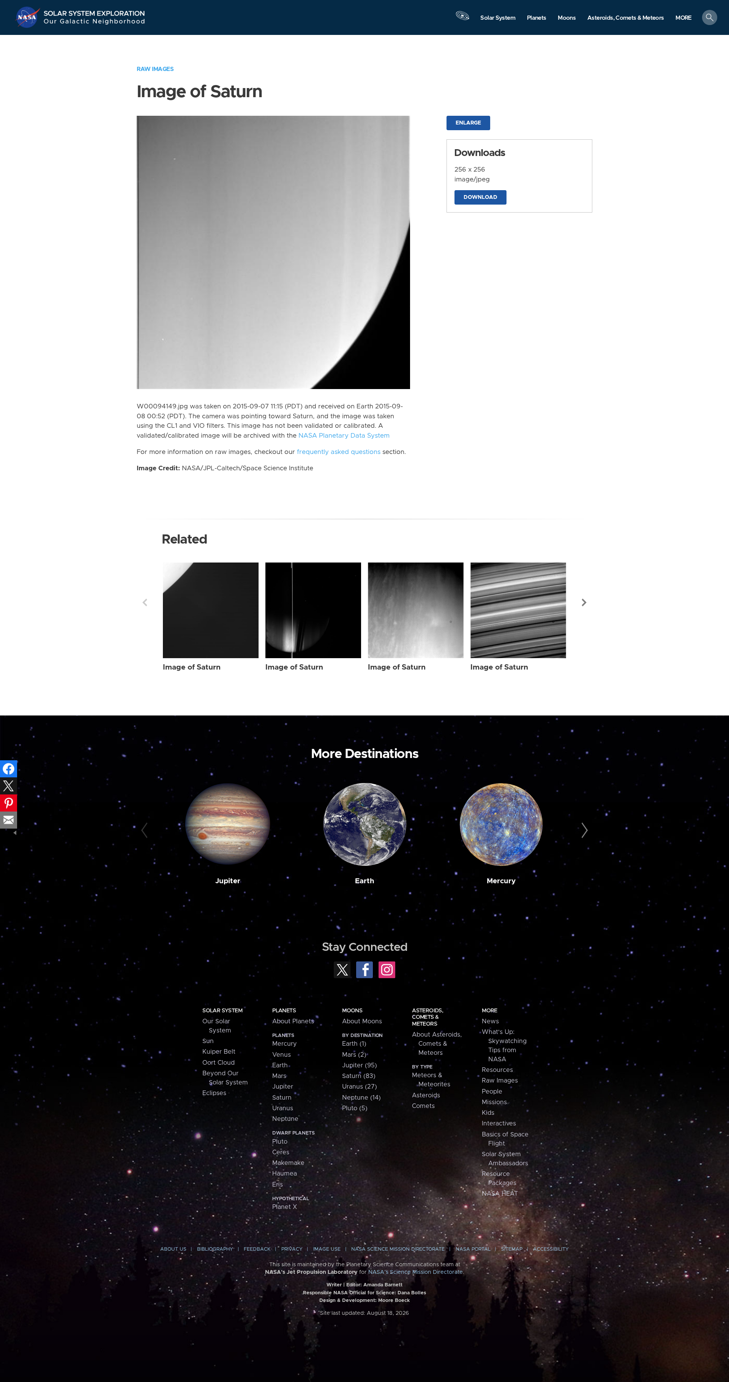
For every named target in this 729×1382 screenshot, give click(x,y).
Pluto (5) (355, 1108)
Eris (277, 1185)
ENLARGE (468, 123)
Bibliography (215, 1249)
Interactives (499, 1123)
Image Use (327, 1249)
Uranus (282, 1108)
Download (480, 197)
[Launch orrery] (462, 19)
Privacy (292, 1249)
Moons (352, 1010)
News (490, 1021)
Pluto (279, 1142)
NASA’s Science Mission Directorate (415, 1272)
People (492, 1092)
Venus (281, 1055)
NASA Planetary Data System (344, 435)
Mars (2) (354, 1055)
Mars (279, 1076)
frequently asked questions (338, 452)
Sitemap (511, 1249)
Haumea (284, 1174)
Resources (497, 1070)
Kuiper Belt (218, 1052)
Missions (494, 1102)
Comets (423, 1106)
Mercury (501, 881)
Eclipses (214, 1093)
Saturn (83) (359, 1076)
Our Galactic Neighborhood (94, 23)
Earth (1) (354, 1044)
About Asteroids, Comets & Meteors (437, 1044)
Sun (208, 1041)
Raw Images (155, 69)
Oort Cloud (218, 1063)
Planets (284, 1010)
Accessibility (551, 1249)
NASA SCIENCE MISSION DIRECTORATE (398, 1249)
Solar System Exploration (94, 11)
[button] (683, 18)
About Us (173, 1249)
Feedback (257, 1249)
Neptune (285, 1119)
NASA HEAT (500, 1194)
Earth (364, 881)
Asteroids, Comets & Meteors (427, 1017)
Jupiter (227, 881)
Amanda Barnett (382, 1285)
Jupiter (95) (359, 1065)
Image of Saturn (192, 667)
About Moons (362, 1021)
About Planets (293, 1021)
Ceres (280, 1152)
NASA (28, 17)
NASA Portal (473, 1249)
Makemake (288, 1163)
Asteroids (426, 1095)
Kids (488, 1113)
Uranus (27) (359, 1087)
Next (584, 602)
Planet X (284, 1207)
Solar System (222, 1010)
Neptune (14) (361, 1098)
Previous (144, 602)
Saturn (282, 1098)
